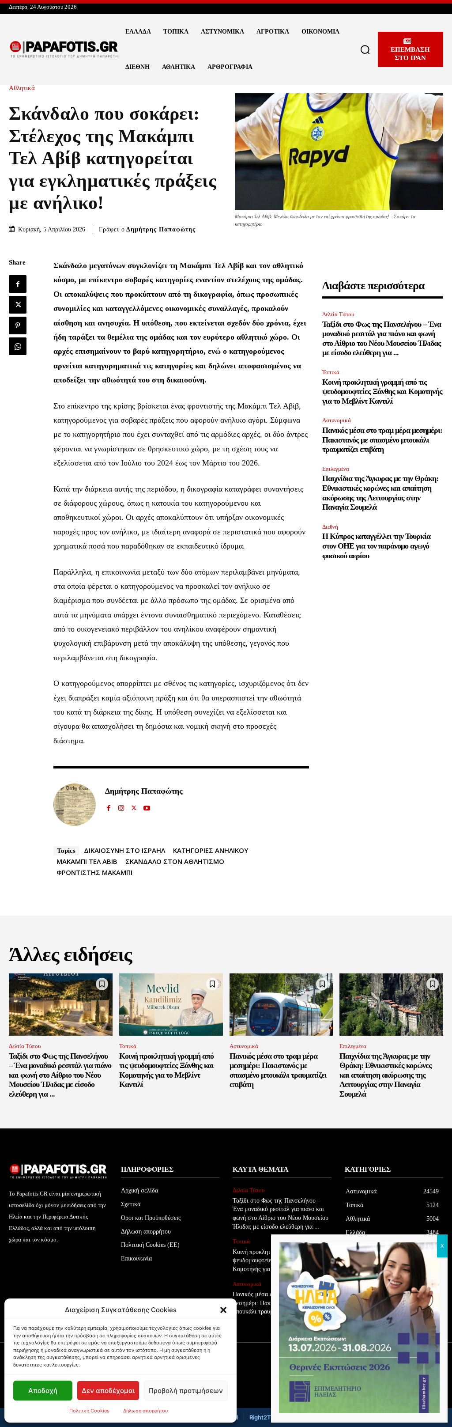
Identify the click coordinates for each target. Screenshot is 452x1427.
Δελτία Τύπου (338, 314)
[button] (223, 1310)
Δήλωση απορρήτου (145, 1411)
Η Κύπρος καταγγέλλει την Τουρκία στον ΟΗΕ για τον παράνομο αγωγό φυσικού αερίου (376, 546)
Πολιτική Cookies (89, 1411)
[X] (17, 305)
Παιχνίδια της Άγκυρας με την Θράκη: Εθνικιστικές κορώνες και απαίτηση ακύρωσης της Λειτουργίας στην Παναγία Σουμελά (385, 1075)
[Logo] (64, 49)
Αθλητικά (22, 88)
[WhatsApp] (17, 346)
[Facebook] (17, 284)
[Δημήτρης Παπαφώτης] (74, 805)
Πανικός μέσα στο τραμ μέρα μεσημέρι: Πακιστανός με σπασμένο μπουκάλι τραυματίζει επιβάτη (382, 440)
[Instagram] (121, 806)
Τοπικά (330, 372)
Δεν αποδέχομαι (108, 1390)
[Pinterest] (17, 325)
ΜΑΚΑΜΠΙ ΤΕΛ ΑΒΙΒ (86, 861)
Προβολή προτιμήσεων (186, 1390)
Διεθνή (330, 526)
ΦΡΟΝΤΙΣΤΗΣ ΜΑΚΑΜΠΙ (94, 872)
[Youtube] (146, 806)
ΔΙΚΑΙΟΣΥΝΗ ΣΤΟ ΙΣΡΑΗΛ (124, 850)
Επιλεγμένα (335, 469)
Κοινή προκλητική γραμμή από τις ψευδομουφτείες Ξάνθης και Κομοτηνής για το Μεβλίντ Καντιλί (382, 391)
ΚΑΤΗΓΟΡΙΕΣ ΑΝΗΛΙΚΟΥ (210, 850)
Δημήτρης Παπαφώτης (161, 229)
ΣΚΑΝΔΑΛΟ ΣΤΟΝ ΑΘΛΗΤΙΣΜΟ (174, 861)
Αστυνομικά (336, 420)
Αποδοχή (42, 1390)
